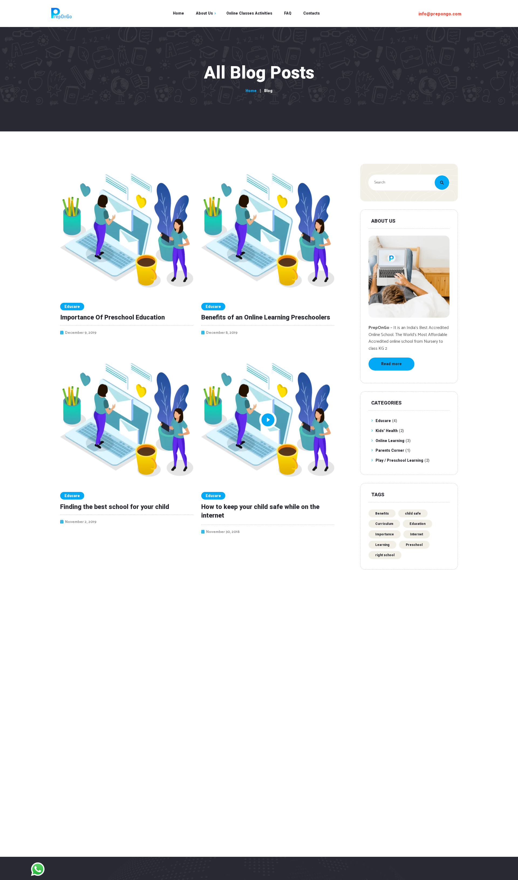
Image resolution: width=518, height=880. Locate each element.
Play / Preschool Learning (399, 460)
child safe (413, 513)
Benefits (382, 513)
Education (417, 523)
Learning (382, 544)
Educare (72, 307)
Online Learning (390, 441)
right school (385, 555)
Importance (384, 534)
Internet (416, 534)
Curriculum (384, 523)
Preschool (414, 544)
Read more (391, 364)
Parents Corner (390, 450)
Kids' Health (387, 431)
